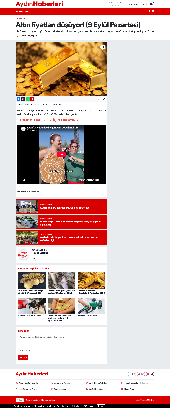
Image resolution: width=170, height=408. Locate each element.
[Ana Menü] (152, 11)
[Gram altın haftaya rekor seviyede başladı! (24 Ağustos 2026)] (61, 306)
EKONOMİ (20, 18)
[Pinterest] (139, 374)
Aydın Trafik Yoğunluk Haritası (136, 383)
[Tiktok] (152, 374)
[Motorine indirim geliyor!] (32, 306)
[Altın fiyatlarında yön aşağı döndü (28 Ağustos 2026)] (32, 281)
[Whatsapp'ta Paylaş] (28, 99)
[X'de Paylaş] (23, 99)
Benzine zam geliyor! (87, 316)
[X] (134, 374)
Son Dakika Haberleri (97, 389)
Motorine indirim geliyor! (29, 316)
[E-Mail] (34, 259)
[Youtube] (148, 374)
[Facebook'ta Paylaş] (18, 99)
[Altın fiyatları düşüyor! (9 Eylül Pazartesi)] (61, 69)
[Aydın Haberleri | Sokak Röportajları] (39, 4)
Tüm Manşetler (60, 389)
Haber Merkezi (24, 104)
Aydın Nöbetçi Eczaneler (29, 383)
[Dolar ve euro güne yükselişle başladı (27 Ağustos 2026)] (61, 281)
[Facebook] (130, 374)
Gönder (23, 358)
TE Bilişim (150, 400)
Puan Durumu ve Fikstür (28, 389)
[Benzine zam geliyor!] (91, 306)
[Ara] (149, 11)
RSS (20, 400)
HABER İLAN (22, 12)
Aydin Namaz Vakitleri (98, 383)
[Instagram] (143, 374)
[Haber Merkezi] (24, 255)
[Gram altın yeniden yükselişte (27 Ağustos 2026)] (91, 281)
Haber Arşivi (129, 389)
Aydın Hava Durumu (62, 383)
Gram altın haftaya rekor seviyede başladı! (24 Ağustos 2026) (59, 318)
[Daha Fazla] (32, 99)
